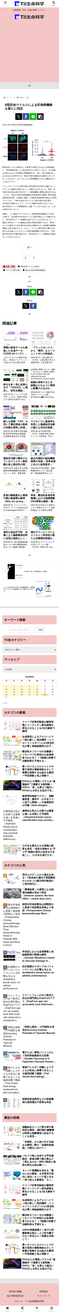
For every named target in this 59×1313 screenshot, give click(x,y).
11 (14, 689)
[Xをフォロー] (25, 306)
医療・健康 (10, 267)
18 (14, 692)
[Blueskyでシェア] (36, 938)
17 (6, 692)
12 (22, 689)
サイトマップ (43, 1296)
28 (37, 694)
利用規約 (43, 1291)
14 (37, 689)
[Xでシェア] (18, 116)
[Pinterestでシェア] (22, 955)
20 (29, 692)
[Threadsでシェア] (22, 946)
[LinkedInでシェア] (36, 955)
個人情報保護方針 (15, 1296)
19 (22, 692)
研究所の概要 (15, 1291)
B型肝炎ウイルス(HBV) (30, 267)
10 (6, 689)
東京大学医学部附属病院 (35, 270)
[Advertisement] (29, 51)
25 (14, 694)
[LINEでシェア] (33, 116)
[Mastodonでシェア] (22, 938)
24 (6, 694)
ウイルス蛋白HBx (13, 270)
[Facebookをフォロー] (33, 306)
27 (29, 694)
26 (22, 694)
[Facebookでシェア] (26, 116)
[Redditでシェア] (36, 946)
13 (29, 689)
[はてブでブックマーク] (49, 946)
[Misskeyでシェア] (49, 938)
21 (37, 692)
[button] (40, 116)
